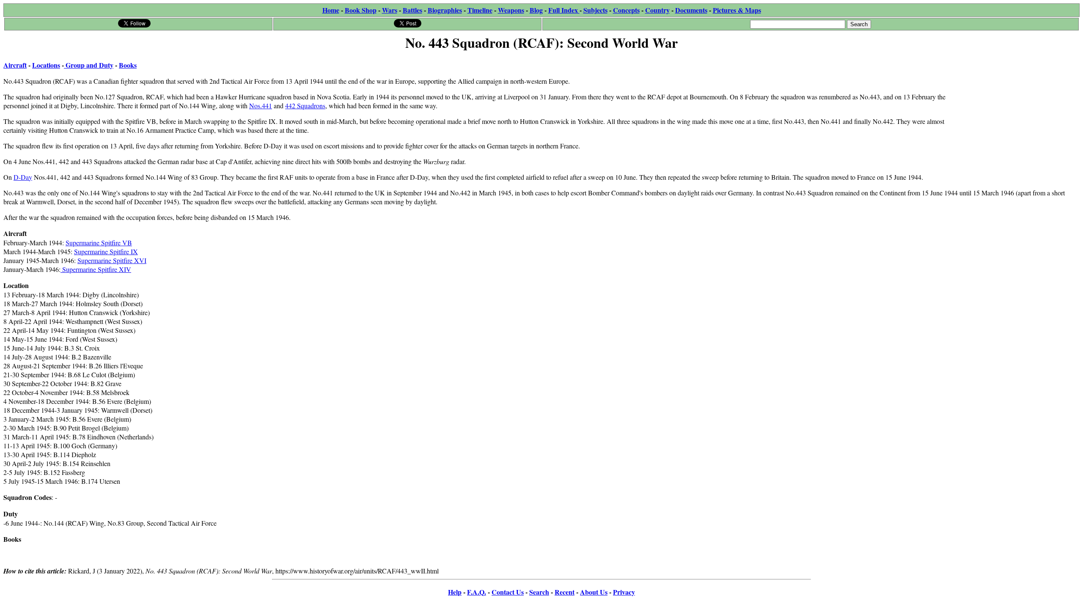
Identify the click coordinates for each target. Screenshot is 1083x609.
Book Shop (361, 10)
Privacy (624, 592)
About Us (593, 592)
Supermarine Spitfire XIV (95, 269)
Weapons (511, 10)
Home (330, 10)
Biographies (445, 10)
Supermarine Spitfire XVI (111, 260)
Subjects (595, 10)
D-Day (23, 177)
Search (539, 592)
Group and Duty (88, 65)
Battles (412, 10)
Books (128, 65)
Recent (564, 592)
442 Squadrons (305, 105)
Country (657, 10)
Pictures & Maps (737, 10)
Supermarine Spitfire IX (106, 251)
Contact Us (508, 592)
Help (455, 592)
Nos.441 (260, 105)
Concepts (626, 10)
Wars (389, 10)
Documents (691, 10)
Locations (46, 65)
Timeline (479, 10)
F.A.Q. (476, 592)
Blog (536, 10)
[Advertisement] (1016, 106)
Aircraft (15, 65)
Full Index (564, 10)
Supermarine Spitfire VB (99, 242)
